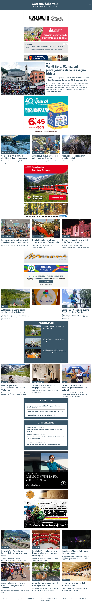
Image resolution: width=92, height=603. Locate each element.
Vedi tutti (64, 448)
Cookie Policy (48, 600)
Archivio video (63, 361)
